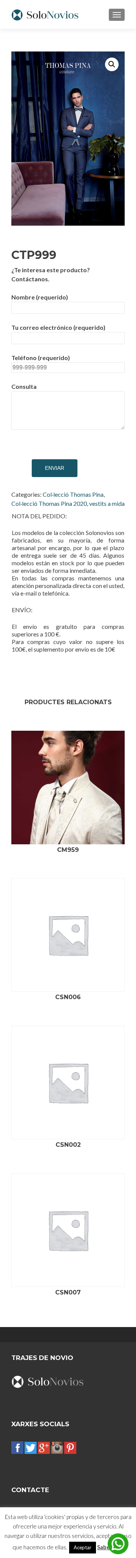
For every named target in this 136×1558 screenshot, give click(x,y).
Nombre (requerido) (39, 297)
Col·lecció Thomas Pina (73, 494)
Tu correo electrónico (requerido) (58, 327)
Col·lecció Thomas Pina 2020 (49, 503)
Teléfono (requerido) (40, 357)
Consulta (24, 386)
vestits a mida (107, 503)
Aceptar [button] (82, 1547)
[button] (112, 64)
